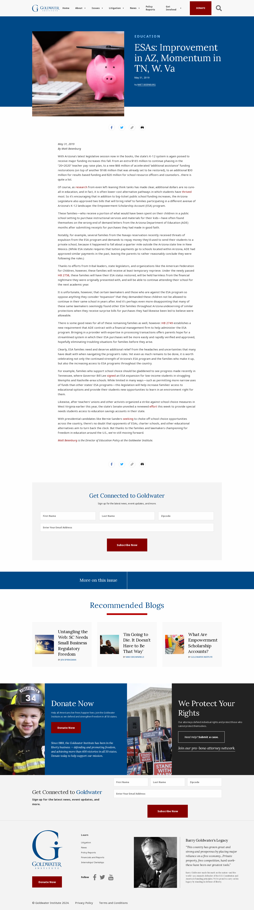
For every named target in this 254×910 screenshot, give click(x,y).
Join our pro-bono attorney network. (206, 748)
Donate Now (66, 727)
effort (153, 406)
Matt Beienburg (146, 84)
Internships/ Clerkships (92, 862)
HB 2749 (167, 323)
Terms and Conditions (113, 903)
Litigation (115, 8)
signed (111, 375)
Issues (96, 8)
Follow (85, 877)
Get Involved (171, 8)
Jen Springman (68, 659)
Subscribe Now (127, 545)
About (78, 8)
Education (147, 36)
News (133, 8)
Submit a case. (201, 737)
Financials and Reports (92, 857)
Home (65, 8)
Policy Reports (150, 8)
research (81, 187)
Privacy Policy (84, 903)
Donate (200, 8)
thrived (187, 192)
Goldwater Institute (202, 657)
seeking (128, 419)
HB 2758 (63, 275)
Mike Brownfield (135, 657)
